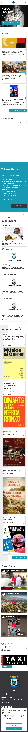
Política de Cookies (6, 718)
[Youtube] (14, 690)
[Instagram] (17, 690)
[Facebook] (10, 690)
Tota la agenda (18, 557)
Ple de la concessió (8, 22)
